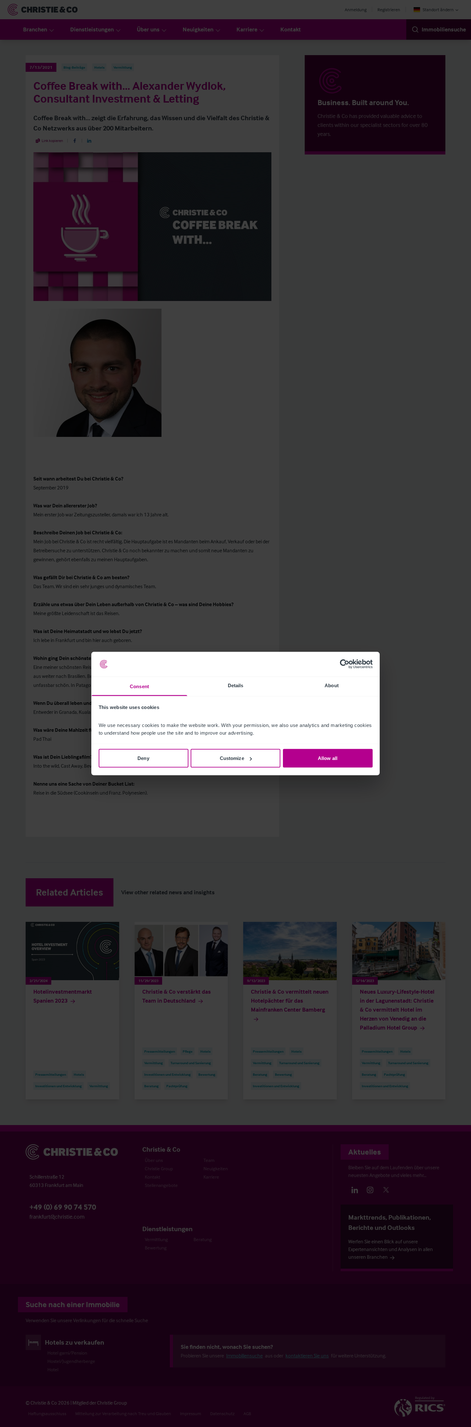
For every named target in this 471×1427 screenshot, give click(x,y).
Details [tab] (236, 685)
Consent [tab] (139, 686)
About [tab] (332, 685)
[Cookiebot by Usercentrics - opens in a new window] (345, 664)
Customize (232, 758)
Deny (143, 758)
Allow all (327, 758)
